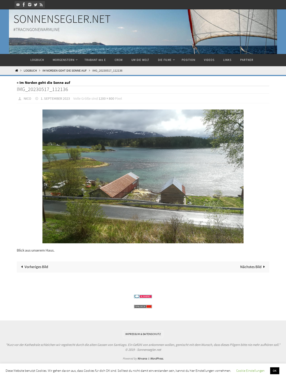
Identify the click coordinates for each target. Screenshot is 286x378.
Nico (27, 98)
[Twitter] (35, 4)
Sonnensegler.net (62, 19)
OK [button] (275, 371)
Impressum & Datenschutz (143, 334)
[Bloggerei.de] (143, 296)
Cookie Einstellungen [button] (250, 370)
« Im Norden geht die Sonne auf (43, 82)
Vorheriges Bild (36, 266)
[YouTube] (18, 4)
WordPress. (157, 358)
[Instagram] (29, 4)
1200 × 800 (106, 98)
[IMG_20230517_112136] (143, 176)
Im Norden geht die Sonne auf (64, 70)
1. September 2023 (55, 98)
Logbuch (30, 70)
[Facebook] (23, 4)
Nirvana (142, 358)
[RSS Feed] (41, 4)
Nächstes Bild (250, 266)
